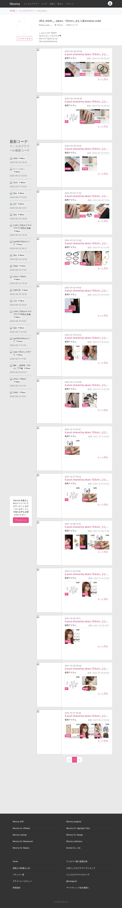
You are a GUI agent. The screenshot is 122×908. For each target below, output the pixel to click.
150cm (20, 355)
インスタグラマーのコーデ (77, 875)
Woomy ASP (18, 821)
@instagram (71, 881)
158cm (17, 231)
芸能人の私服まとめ (21, 868)
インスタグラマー (31, 4)
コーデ (44, 4)
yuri (15, 204)
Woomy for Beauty (21, 848)
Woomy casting (19, 835)
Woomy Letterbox (74, 841)
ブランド (69, 4)
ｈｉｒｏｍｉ (19, 169)
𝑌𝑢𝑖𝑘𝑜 (15, 182)
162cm (21, 301)
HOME (12, 11)
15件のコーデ (72, 25)
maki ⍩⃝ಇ (17, 290)
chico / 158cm (19, 276)
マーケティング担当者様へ (77, 888)
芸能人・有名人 (56, 4)
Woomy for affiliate (21, 828)
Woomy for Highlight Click (78, 828)
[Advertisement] (21, 92)
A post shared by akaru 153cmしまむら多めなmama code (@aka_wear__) (87, 54)
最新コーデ (19, 145)
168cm (22, 158)
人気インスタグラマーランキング (80, 868)
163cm (17, 172)
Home (15, 861)
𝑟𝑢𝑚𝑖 (15, 301)
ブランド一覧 (18, 875)
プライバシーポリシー (22, 881)
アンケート (21, 520)
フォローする (24, 38)
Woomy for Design (74, 835)
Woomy (15, 4)
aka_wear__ (70, 20)
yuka (15, 158)
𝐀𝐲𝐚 (15, 193)
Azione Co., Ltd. (73, 848)
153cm (59, 25)
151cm (20, 244)
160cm (22, 182)
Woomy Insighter (73, 821)
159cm (25, 290)
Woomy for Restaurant (23, 841)
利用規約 (16, 888)
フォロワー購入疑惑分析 (76, 861)
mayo (16, 266)
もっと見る (103, 79)
